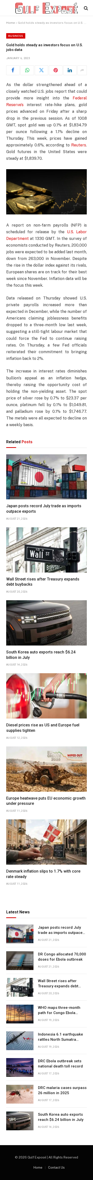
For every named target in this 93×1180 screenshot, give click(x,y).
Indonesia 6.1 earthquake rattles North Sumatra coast (60, 1039)
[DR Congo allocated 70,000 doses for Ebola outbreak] (19, 960)
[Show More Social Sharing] (82, 70)
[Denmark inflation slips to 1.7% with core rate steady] (46, 842)
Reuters (78, 145)
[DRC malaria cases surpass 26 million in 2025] (19, 1094)
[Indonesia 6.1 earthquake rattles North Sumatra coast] (19, 1040)
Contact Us (56, 1167)
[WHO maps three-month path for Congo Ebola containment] (19, 1014)
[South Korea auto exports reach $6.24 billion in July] (46, 623)
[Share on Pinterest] (55, 70)
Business (15, 35)
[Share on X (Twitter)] (41, 70)
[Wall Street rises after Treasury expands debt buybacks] (46, 550)
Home (10, 22)
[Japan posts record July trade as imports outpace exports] (46, 477)
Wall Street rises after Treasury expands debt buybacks (58, 986)
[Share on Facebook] (13, 70)
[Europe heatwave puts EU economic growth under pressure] (46, 769)
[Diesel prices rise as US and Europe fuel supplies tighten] (46, 695)
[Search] (85, 8)
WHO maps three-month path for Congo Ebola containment (59, 1012)
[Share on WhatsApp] (27, 70)
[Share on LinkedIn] (70, 70)
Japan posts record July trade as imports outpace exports (60, 932)
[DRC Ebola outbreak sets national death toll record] (19, 1067)
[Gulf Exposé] (46, 8)
